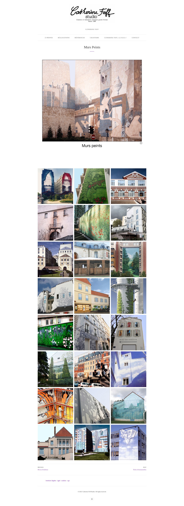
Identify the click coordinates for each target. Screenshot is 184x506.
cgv (68, 480)
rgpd (58, 480)
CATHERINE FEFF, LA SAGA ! (115, 38)
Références (80, 38)
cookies (63, 480)
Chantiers (94, 38)
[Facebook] (92, 499)
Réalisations (64, 38)
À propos (49, 38)
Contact (135, 38)
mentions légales (51, 480)
